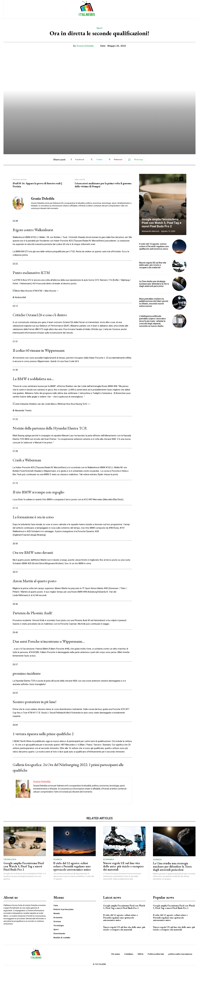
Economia (108, 859)
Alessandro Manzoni (150, 231)
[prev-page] (176, 179)
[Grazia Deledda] (20, 202)
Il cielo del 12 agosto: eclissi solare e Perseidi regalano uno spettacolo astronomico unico (154, 246)
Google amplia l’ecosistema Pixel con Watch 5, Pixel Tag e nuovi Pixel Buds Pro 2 (161, 223)
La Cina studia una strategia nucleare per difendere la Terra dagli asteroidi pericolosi (154, 283)
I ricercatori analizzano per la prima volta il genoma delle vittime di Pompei (103, 185)
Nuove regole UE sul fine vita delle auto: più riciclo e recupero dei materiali (152, 265)
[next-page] (181, 179)
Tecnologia (9, 859)
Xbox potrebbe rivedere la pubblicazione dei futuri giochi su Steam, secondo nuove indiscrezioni (153, 302)
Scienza (57, 859)
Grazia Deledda (85, 46)
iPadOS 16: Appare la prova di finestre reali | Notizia (37, 185)
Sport (100, 28)
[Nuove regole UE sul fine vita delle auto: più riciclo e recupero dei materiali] (179, 265)
